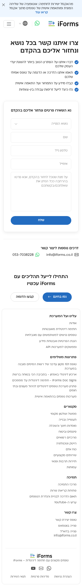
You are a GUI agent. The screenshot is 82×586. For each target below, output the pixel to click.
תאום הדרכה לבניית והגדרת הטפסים (53, 496)
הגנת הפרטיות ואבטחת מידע (58, 341)
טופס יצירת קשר (66, 520)
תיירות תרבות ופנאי (64, 461)
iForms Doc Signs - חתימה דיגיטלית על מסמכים (44, 380)
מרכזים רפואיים (66, 437)
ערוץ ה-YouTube (65, 502)
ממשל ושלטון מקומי (64, 413)
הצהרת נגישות (63, 577)
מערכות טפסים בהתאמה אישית (56, 396)
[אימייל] (41, 569)
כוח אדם (71, 449)
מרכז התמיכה (67, 484)
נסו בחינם (59, 297)
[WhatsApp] (37, 24)
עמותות (72, 467)
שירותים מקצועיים (65, 455)
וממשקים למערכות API (61, 347)
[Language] (23, 24)
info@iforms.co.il (65, 535)
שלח (41, 220)
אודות (73, 323)
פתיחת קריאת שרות (63, 490)
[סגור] (3, 5)
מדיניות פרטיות (40, 577)
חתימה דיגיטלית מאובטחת (59, 329)
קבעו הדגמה (25, 297)
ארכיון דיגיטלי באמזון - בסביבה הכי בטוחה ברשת (44, 374)
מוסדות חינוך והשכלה (63, 425)
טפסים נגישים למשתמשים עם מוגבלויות (51, 335)
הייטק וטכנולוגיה (66, 443)
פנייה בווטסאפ (67, 525)
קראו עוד (41, 12)
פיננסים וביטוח (68, 431)
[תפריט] (8, 24)
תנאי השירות (18, 577)
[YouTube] (33, 569)
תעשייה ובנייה (68, 419)
